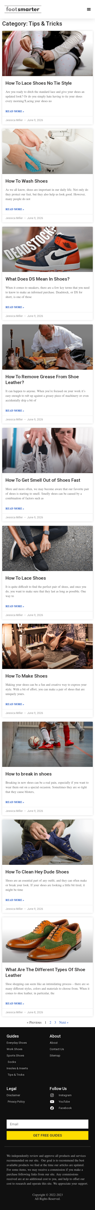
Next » (63, 1022)
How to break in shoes (29, 774)
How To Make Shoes (27, 676)
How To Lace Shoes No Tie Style (39, 83)
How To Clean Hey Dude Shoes (37, 872)
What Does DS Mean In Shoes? (38, 279)
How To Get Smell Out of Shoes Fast (43, 480)
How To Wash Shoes (27, 181)
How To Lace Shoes (26, 578)
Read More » (15, 111)
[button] (89, 9)
